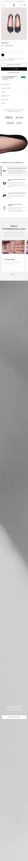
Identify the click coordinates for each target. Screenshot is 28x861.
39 (15, 52)
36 (3, 52)
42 (2, 54)
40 (18, 52)
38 (11, 52)
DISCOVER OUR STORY (14, 717)
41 (22, 52)
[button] (2, 5)
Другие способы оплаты (14, 72)
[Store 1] (12, 274)
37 (7, 52)
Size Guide (11, 58)
